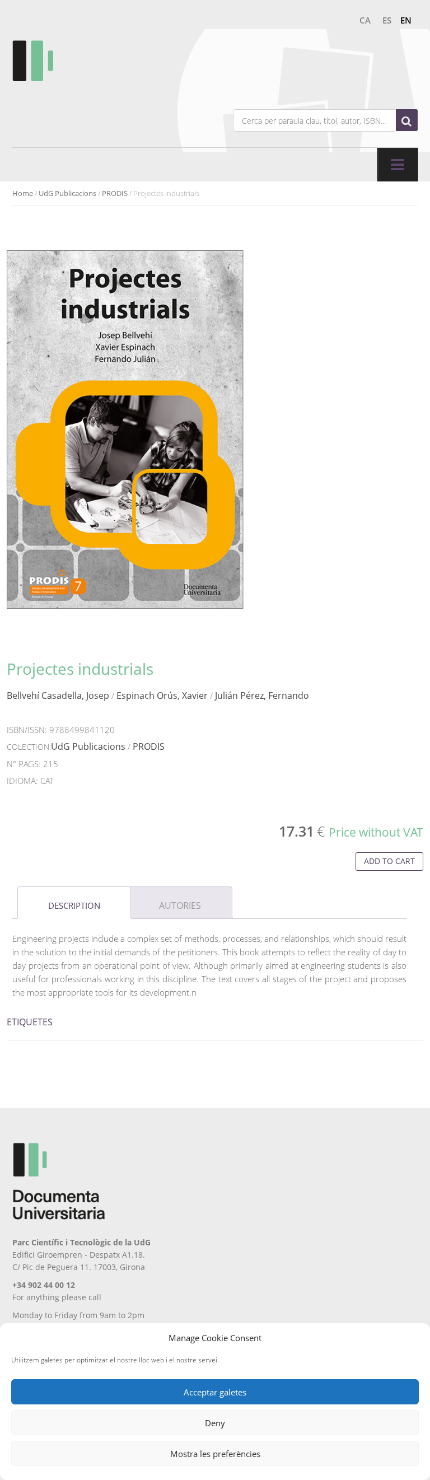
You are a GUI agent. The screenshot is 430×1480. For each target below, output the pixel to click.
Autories (180, 905)
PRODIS (115, 193)
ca (365, 20)
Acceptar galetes (215, 1392)
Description (74, 905)
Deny (215, 1422)
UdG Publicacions (67, 193)
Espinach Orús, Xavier (162, 695)
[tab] (74, 902)
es (386, 20)
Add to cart (389, 861)
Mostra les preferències (215, 1453)
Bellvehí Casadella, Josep (58, 695)
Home (22, 193)
